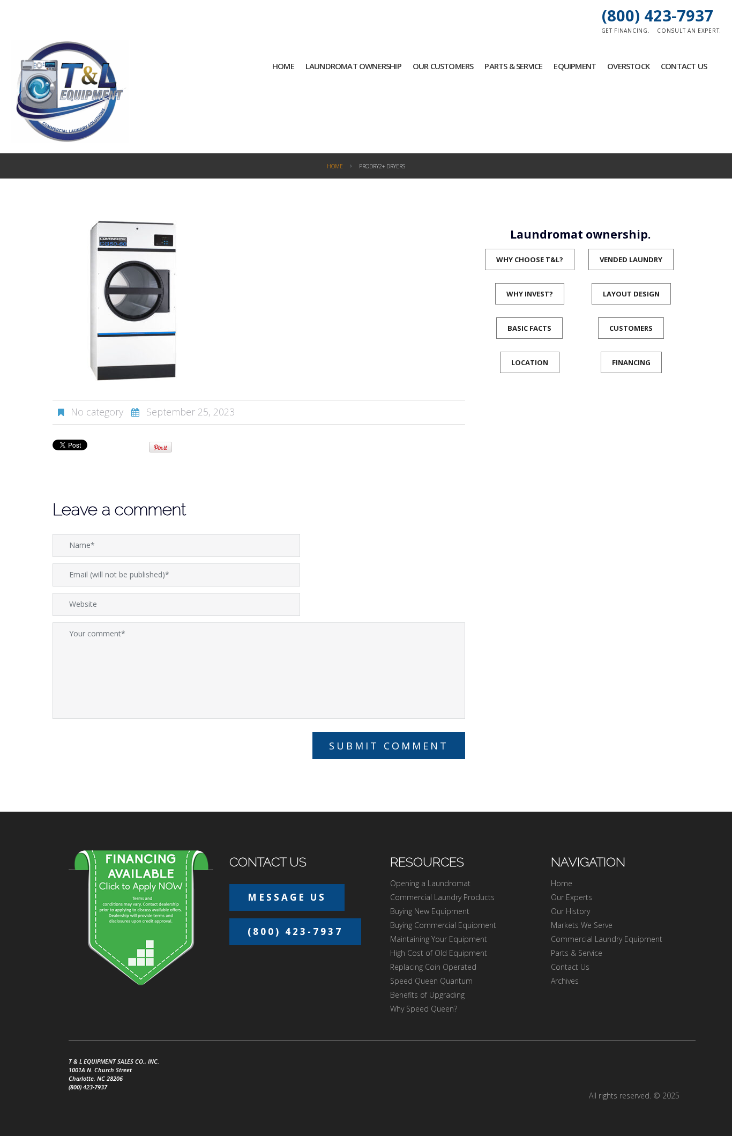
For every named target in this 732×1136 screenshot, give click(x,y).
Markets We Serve (582, 925)
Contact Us (684, 66)
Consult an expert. (689, 30)
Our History (570, 911)
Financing (631, 362)
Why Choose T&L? (529, 259)
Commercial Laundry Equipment (606, 939)
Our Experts (571, 897)
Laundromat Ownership (353, 66)
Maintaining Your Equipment (438, 939)
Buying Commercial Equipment (443, 925)
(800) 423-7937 (657, 15)
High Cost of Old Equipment (438, 953)
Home (283, 66)
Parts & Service (513, 66)
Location (529, 362)
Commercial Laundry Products (442, 897)
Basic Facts (529, 328)
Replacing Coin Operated (433, 967)
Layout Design (631, 294)
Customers (631, 328)
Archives (565, 981)
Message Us (287, 897)
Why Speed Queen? (423, 1009)
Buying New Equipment (429, 911)
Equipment (575, 66)
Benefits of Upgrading (427, 995)
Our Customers (443, 66)
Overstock (628, 66)
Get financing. (625, 30)
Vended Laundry (631, 259)
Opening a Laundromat (430, 883)
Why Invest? (529, 294)
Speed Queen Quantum (431, 981)
